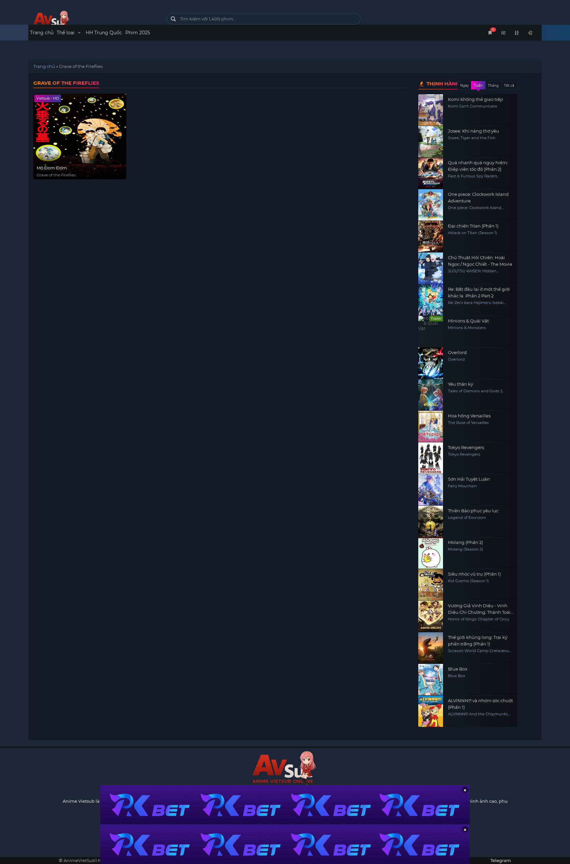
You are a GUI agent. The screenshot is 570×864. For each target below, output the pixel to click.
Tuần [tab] (478, 85)
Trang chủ (41, 33)
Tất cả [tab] (509, 85)
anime (92, 20)
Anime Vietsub (79, 801)
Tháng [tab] (493, 85)
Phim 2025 (137, 33)
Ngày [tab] (464, 85)
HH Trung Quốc (104, 33)
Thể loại (66, 33)
